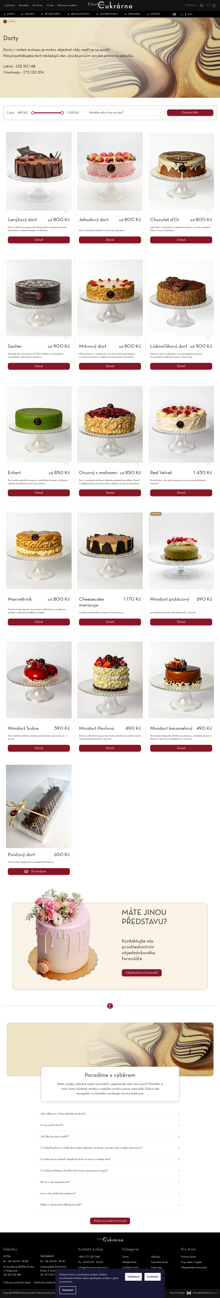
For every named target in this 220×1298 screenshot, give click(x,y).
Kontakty (24, 5)
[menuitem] (9, 14)
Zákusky (155, 1257)
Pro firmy (38, 5)
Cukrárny (10, 5)
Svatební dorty (130, 1268)
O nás (50, 5)
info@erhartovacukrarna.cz (93, 1268)
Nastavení (67, 1290)
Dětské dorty (129, 1262)
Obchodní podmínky (45, 1283)
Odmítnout (133, 1277)
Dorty (125, 1257)
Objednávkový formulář (142, 972)
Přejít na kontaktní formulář (110, 1221)
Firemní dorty (188, 1257)
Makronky (156, 1268)
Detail (39, 239)
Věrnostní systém (67, 5)
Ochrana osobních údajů (16, 1283)
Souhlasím (152, 1277)
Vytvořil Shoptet (177, 1293)
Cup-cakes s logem (191, 1262)
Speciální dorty (159, 1262)
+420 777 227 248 (88, 1257)
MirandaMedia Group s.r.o (205, 1293)
